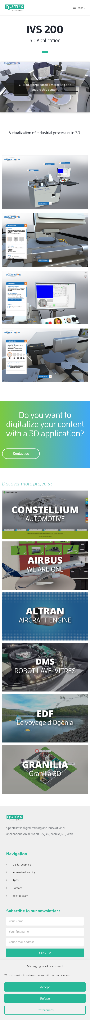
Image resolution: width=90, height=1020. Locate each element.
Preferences (45, 1010)
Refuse (45, 998)
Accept (45, 987)
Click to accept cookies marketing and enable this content (45, 87)
